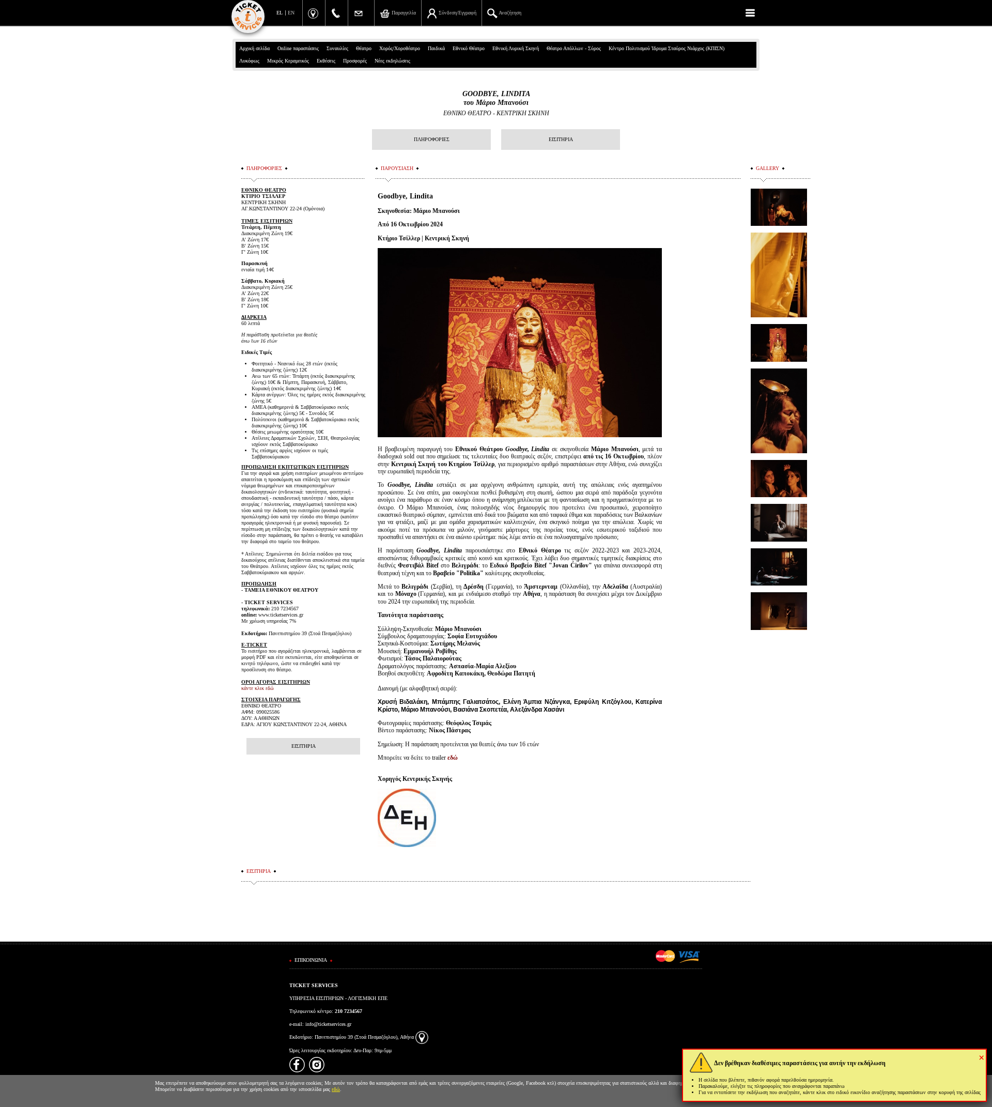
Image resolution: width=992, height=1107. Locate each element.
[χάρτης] (421, 1037)
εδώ (452, 757)
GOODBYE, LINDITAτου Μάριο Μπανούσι (496, 98)
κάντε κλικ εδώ (257, 688)
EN (291, 13)
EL (279, 13)
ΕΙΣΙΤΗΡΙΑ (561, 139)
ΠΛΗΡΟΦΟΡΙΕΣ (432, 139)
